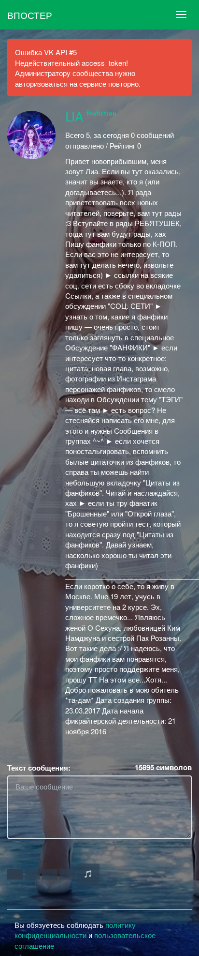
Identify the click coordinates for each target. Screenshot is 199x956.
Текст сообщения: (39, 768)
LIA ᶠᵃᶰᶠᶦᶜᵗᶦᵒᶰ (90, 117)
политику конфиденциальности (75, 930)
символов (163, 767)
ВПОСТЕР (29, 14)
